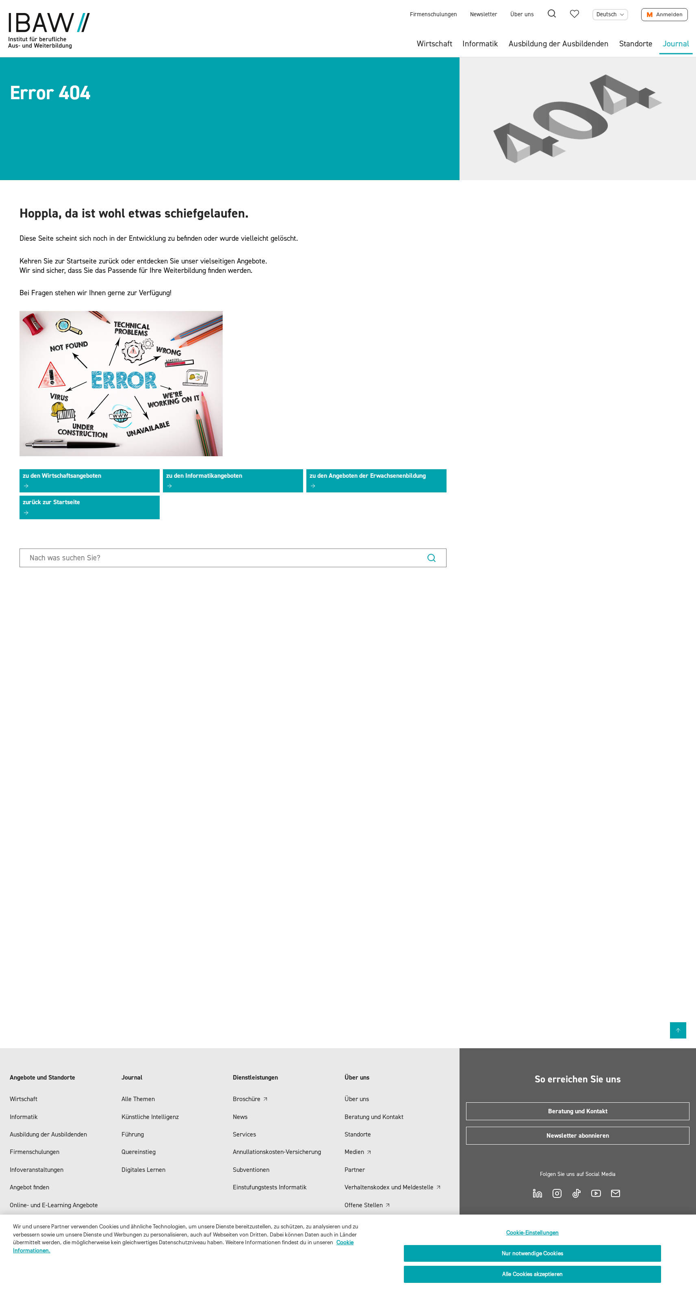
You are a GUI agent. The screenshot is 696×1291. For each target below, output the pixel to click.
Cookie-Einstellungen (532, 1232)
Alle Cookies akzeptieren (532, 1274)
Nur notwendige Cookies (532, 1253)
